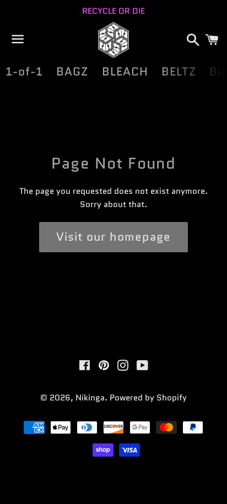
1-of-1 (24, 71)
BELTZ (178, 71)
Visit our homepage (113, 237)
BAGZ (72, 71)
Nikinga (90, 398)
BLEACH (125, 71)
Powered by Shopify (148, 398)
